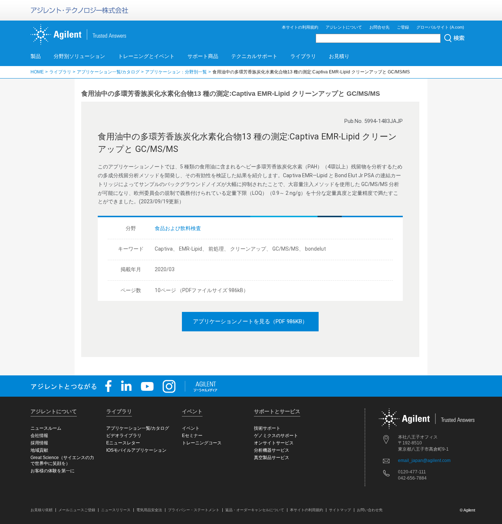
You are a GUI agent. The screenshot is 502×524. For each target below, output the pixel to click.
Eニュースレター (123, 442)
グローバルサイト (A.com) (440, 27)
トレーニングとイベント (146, 56)
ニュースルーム (46, 428)
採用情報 (39, 442)
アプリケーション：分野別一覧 (176, 71)
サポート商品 (202, 56)
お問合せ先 (379, 27)
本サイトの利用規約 (300, 27)
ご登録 (403, 27)
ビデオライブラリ (123, 435)
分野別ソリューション (79, 56)
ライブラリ (303, 56)
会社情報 (39, 435)
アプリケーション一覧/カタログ (108, 71)
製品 (36, 56)
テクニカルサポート (254, 56)
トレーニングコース (202, 442)
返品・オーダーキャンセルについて (254, 510)
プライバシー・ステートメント (193, 510)
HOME (37, 71)
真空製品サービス (271, 457)
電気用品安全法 (149, 510)
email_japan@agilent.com (424, 460)
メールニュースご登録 (76, 510)
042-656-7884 (412, 478)
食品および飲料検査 (178, 228)
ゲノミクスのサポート (276, 435)
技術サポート (267, 428)
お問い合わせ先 (370, 510)
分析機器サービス (271, 450)
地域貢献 (39, 450)
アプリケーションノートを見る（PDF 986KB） (250, 321)
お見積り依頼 (42, 510)
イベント (191, 428)
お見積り (339, 56)
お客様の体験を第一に (53, 470)
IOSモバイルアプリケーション (136, 450)
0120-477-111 (412, 471)
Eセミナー (192, 435)
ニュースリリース (115, 510)
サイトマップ (340, 510)
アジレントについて (344, 27)
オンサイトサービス (274, 442)
